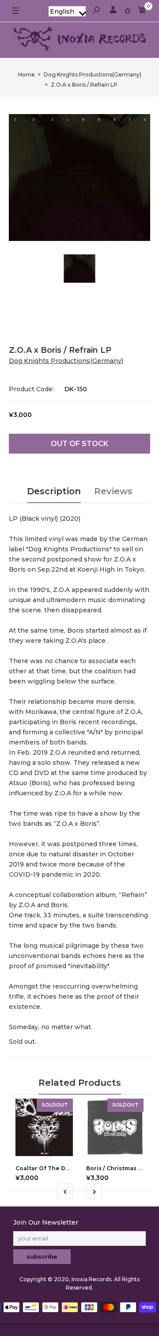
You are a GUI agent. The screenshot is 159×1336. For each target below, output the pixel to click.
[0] (142, 11)
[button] (67, 11)
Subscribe (41, 1256)
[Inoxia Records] (79, 40)
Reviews (113, 491)
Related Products (79, 1082)
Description (54, 491)
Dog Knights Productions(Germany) (66, 361)
